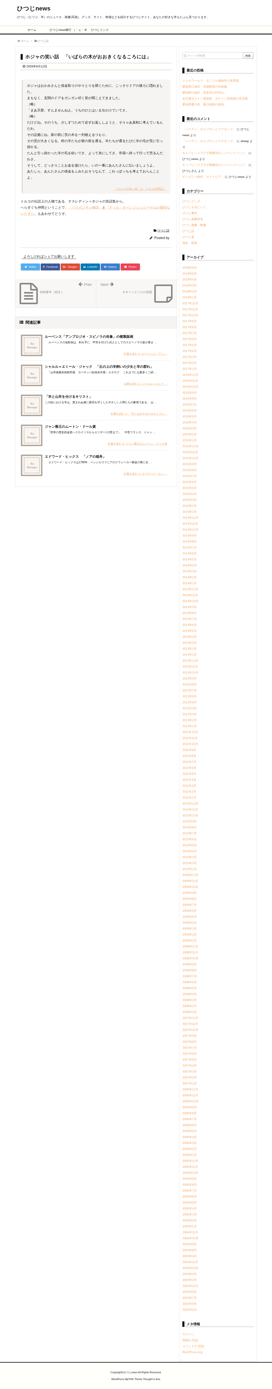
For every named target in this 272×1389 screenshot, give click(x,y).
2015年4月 (189, 494)
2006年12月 (190, 1089)
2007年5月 (189, 1059)
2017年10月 (190, 315)
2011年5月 (189, 773)
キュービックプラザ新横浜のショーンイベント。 (215, 153)
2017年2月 (189, 363)
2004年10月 (190, 1238)
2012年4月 (189, 708)
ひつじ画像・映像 (194, 225)
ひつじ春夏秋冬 (192, 219)
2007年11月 (190, 1024)
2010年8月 (189, 827)
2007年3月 (189, 1071)
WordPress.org (192, 1352)
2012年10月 (190, 672)
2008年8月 (189, 970)
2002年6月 (189, 1303)
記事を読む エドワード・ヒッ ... (145, 473)
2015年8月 (189, 470)
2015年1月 (189, 511)
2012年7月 (189, 690)
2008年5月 (189, 988)
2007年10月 (190, 1029)
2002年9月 (189, 1292)
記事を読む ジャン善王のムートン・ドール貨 (137, 443)
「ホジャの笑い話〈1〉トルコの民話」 (140, 189)
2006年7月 (189, 1119)
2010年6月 (189, 839)
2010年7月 (189, 833)
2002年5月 (189, 1309)
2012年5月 (189, 702)
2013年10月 (190, 601)
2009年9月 (189, 893)
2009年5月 (189, 916)
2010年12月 (190, 803)
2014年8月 (189, 541)
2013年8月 (189, 613)
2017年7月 (189, 333)
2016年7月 (189, 404)
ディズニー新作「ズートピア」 (203, 176)
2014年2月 (189, 577)
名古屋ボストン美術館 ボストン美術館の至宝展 (215, 98)
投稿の (190, 1340)
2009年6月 (189, 910)
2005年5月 (189, 1202)
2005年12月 (190, 1160)
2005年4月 (189, 1208)
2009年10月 (190, 887)
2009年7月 (189, 904)
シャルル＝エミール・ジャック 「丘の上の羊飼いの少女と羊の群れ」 (99, 366)
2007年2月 (189, 1077)
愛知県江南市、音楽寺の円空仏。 (204, 92)
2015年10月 (190, 458)
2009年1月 (189, 940)
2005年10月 (190, 1172)
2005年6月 (189, 1196)
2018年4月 (189, 279)
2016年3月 (189, 428)
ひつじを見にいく (194, 207)
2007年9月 (189, 1035)
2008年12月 (190, 946)
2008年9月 (189, 964)
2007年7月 (189, 1047)
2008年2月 (189, 1006)
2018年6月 (189, 267)
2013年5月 (189, 631)
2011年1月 (189, 797)
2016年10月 (190, 386)
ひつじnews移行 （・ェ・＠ (66, 29)
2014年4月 (189, 565)
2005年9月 (189, 1178)
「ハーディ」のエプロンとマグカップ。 (209, 129)
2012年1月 (189, 726)
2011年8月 (189, 756)
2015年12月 (190, 446)
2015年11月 (190, 452)
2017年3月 (189, 357)
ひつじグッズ (191, 201)
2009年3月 (189, 928)
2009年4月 (189, 922)
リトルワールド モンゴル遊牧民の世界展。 (212, 80)
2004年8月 (189, 1250)
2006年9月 (189, 1107)
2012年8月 (189, 684)
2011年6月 (189, 767)
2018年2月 (189, 291)
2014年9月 (189, 535)
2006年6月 (189, 1125)
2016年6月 (189, 410)
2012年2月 (189, 720)
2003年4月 (189, 1274)
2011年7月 (189, 762)
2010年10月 (190, 815)
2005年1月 (189, 1226)
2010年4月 (189, 851)
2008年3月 (189, 1000)
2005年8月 (189, 1184)
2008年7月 (189, 976)
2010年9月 (189, 821)
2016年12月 (190, 374)
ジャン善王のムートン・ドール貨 (70, 426)
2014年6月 (189, 553)
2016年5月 (189, 416)
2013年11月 (190, 595)
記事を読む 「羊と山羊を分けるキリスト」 (139, 413)
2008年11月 (190, 952)
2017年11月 (190, 309)
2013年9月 (189, 607)
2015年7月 (189, 476)
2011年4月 (189, 779)
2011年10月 (190, 744)
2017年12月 (190, 303)
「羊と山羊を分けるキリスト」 (68, 396)
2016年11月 (190, 380)
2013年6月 (189, 625)
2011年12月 (190, 732)
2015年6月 (189, 482)
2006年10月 (190, 1101)
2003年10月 (190, 1268)
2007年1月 (189, 1083)
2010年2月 (189, 863)
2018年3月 (189, 285)
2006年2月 (189, 1149)
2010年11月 (190, 809)
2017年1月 (189, 368)
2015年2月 (189, 505)
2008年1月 (189, 1012)
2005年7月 (189, 1190)
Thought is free (151, 1379)
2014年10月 (190, 529)
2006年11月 (190, 1095)
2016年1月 (189, 440)
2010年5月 (189, 845)
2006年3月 (189, 1143)
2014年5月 (189, 559)
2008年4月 (189, 994)
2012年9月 (189, 678)
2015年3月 (189, 499)
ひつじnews (34, 8)
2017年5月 (189, 345)
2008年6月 (189, 982)
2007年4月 (189, 1065)
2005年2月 (189, 1220)
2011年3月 (189, 785)
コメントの (193, 1346)
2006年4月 (189, 1137)
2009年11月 (190, 881)
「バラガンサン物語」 (85, 207)
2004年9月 (189, 1244)
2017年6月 (189, 339)
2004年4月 (189, 1256)
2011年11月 (190, 738)
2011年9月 (189, 750)
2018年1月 (189, 297)
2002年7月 (189, 1297)
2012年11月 (190, 666)
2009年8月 (189, 898)
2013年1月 (189, 654)
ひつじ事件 (189, 213)
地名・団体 (189, 243)
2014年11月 (190, 523)
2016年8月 (189, 398)
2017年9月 (189, 321)
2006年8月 (189, 1113)
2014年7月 (189, 547)
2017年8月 (189, 327)
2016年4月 (189, 422)
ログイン (188, 1334)
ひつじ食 (188, 237)
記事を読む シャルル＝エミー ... (145, 383)
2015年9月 (189, 464)
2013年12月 (190, 589)
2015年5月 (189, 488)
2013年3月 (189, 642)
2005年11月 (190, 1166)
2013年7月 (189, 619)
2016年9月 (189, 392)
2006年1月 (189, 1155)
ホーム (31, 29)
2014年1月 (189, 583)
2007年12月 (190, 1018)
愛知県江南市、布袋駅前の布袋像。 (206, 86)
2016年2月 (189, 434)
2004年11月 (190, 1232)
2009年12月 (190, 875)
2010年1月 (189, 869)
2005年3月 (189, 1214)
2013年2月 (189, 648)
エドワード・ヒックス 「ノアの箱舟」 (75, 456)
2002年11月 (190, 1286)
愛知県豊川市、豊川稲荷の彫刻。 (204, 104)
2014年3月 (189, 571)
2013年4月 (189, 636)
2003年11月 (190, 1262)
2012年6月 (189, 696)
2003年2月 (189, 1280)
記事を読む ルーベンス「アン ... (145, 353)
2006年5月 (189, 1131)
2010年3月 (189, 857)
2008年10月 (190, 958)
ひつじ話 (163, 230)
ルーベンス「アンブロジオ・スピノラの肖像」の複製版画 (89, 336)
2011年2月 (189, 791)
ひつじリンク (100, 29)
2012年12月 (190, 660)
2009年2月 (189, 934)
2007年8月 (189, 1041)
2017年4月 (189, 351)
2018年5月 (189, 273)
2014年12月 (190, 517)
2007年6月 (189, 1053)
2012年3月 (189, 714)
